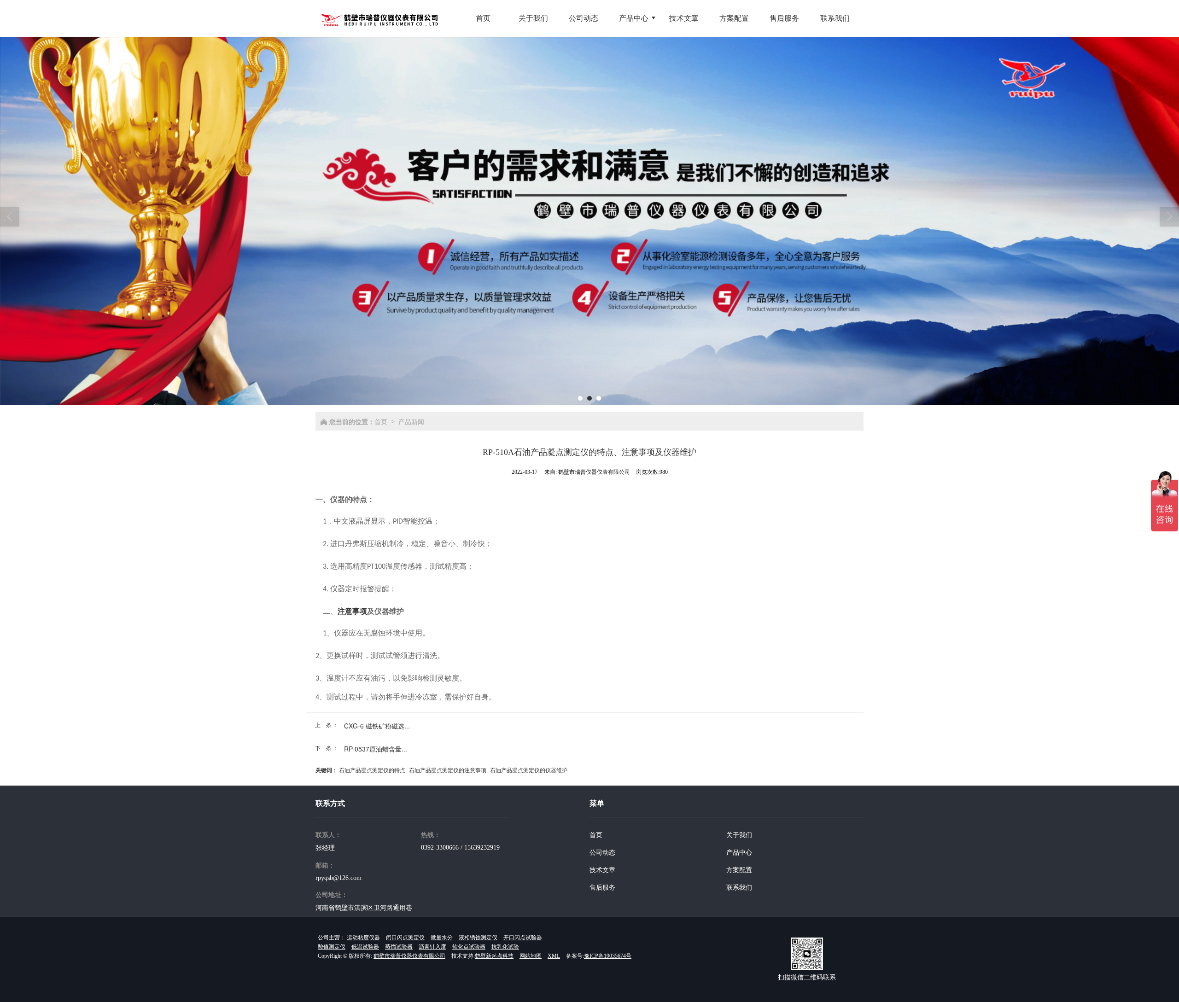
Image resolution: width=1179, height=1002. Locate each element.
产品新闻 (411, 421)
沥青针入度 (432, 947)
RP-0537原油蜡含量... (375, 748)
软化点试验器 (468, 947)
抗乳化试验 (505, 947)
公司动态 (602, 852)
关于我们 (739, 835)
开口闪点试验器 (522, 937)
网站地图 (530, 956)
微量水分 (442, 937)
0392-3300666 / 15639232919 (460, 847)
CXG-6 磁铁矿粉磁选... (377, 725)
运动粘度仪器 (363, 937)
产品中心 (739, 852)
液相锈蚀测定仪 (478, 937)
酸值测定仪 (331, 947)
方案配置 (739, 870)
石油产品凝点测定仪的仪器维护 (528, 770)
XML (554, 956)
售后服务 (602, 887)
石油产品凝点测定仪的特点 (372, 770)
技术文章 (602, 870)
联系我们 (739, 887)
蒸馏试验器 (399, 947)
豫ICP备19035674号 (607, 956)
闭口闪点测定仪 (405, 937)
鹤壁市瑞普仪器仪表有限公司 (409, 956)
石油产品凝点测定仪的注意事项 (447, 770)
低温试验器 (365, 947)
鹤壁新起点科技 (494, 956)
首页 (380, 421)
